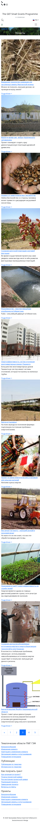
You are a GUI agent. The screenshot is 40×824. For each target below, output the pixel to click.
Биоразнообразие (8, 747)
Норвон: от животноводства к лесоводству (18, 195)
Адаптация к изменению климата (14, 752)
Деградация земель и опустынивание (16, 754)
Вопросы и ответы (8, 787)
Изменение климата (9, 749)
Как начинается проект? (11, 774)
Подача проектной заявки (11, 777)
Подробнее (5, 93)
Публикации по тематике (11, 764)
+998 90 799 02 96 (15, 4)
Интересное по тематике (11, 767)
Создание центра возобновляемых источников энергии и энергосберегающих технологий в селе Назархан (18, 646)
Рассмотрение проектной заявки (14, 779)
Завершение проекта (9, 784)
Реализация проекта (9, 782)
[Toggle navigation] (36, 24)
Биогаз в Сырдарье (9, 422)
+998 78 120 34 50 (10, 2)
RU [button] (36, 20)
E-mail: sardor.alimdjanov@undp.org (17, 7)
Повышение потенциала (11, 757)
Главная (4, 29)
